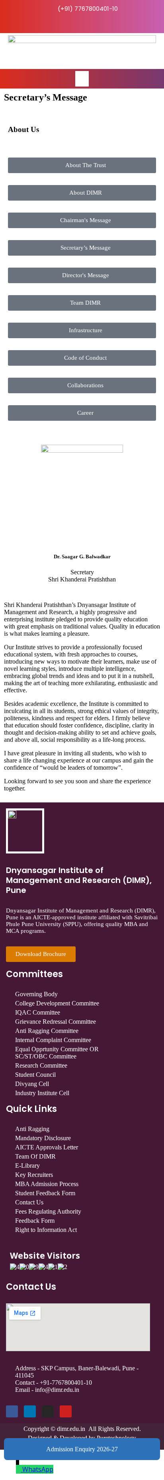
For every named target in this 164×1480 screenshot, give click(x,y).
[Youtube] (66, 1411)
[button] (82, 79)
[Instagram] (48, 1411)
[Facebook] (12, 1411)
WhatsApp (37, 1469)
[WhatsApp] (19, 1469)
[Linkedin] (30, 1411)
